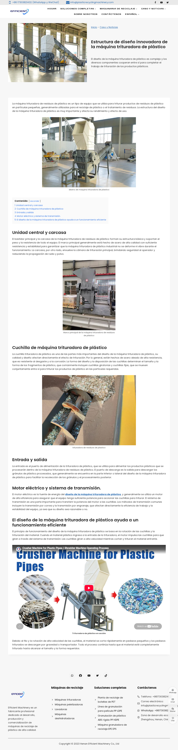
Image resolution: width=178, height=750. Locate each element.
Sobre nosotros (85, 14)
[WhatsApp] (72, 675)
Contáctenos (111, 14)
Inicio (94, 27)
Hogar (51, 8)
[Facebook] (155, 2)
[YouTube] (161, 2)
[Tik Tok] (106, 675)
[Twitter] (167, 2)
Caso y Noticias (109, 27)
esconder (34, 201)
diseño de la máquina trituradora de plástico (93, 494)
